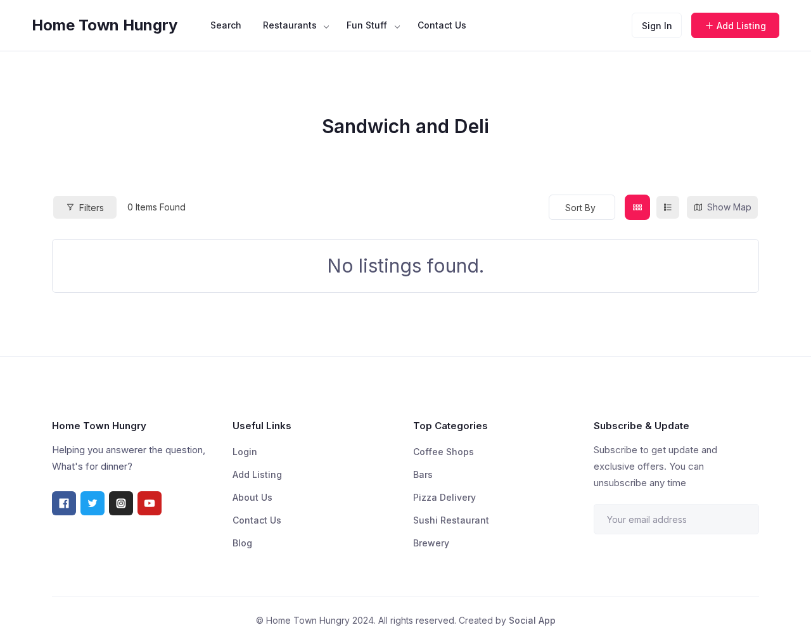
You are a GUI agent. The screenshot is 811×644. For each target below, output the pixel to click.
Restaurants (290, 25)
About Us (252, 497)
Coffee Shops (443, 451)
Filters (91, 207)
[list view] (667, 207)
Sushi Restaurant (451, 520)
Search (225, 25)
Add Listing (741, 25)
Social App (532, 620)
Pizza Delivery (444, 497)
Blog (242, 543)
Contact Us (442, 25)
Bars (423, 474)
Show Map (729, 207)
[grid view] (637, 207)
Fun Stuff (367, 25)
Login (245, 451)
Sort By (580, 207)
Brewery (431, 543)
